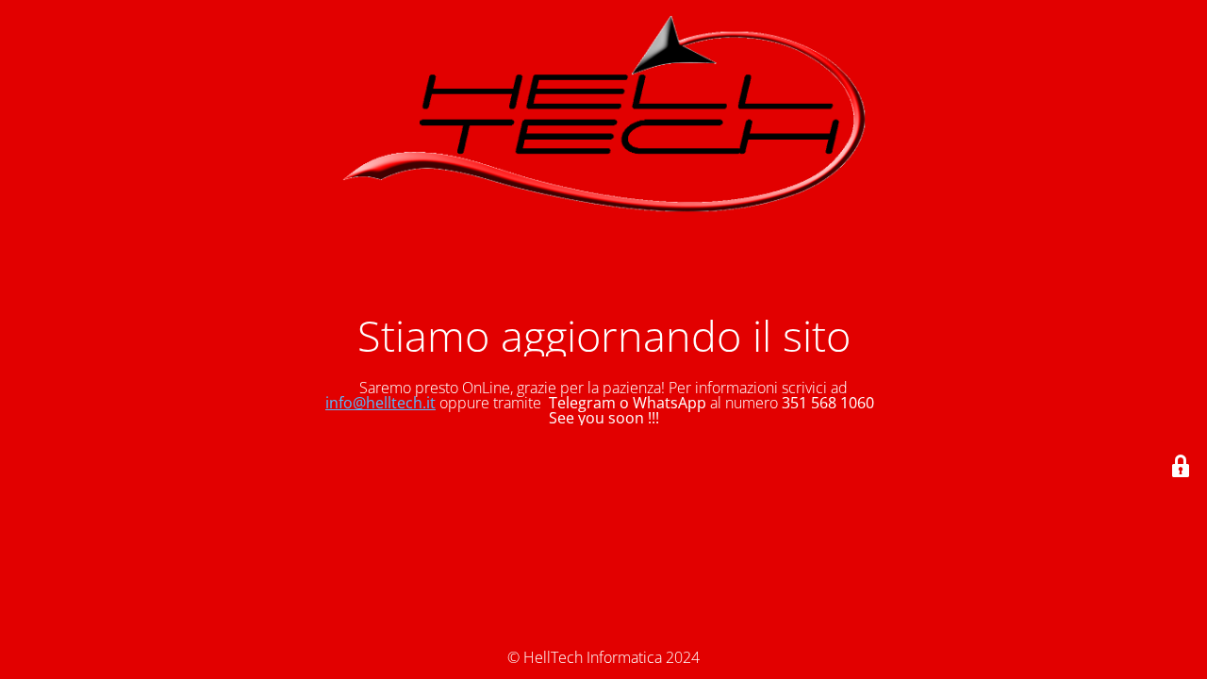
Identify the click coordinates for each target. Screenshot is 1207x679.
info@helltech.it (380, 402)
